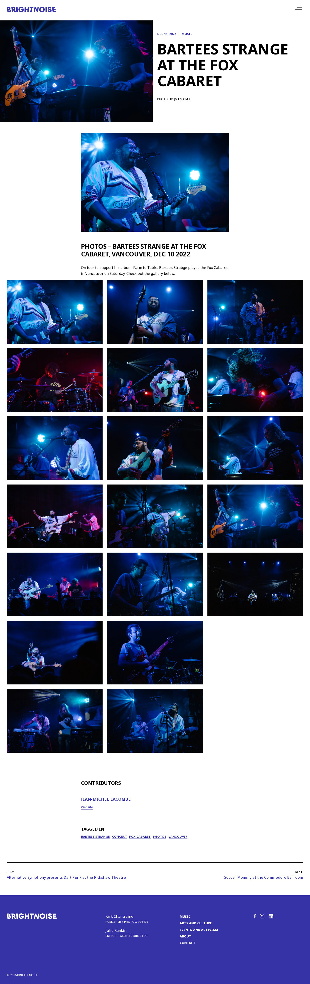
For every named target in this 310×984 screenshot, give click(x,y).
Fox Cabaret (139, 836)
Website (87, 807)
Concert (119, 836)
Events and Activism (199, 929)
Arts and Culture (196, 923)
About (185, 936)
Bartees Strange (95, 836)
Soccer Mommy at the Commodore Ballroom (263, 877)
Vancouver (178, 836)
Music (187, 34)
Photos (159, 836)
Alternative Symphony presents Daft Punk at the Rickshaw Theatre (66, 877)
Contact (188, 943)
